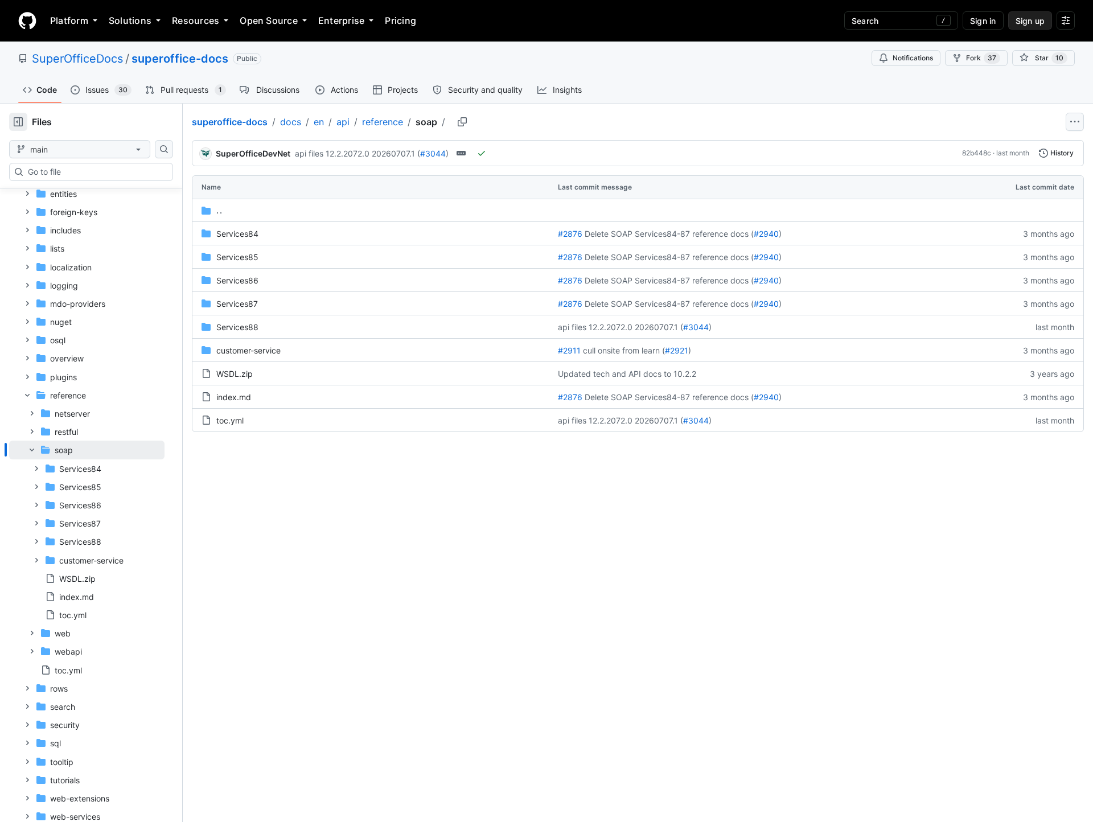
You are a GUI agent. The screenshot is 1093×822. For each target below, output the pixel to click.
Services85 (237, 257)
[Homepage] (27, 20)
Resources (195, 20)
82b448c (976, 153)
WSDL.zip (234, 374)
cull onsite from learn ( (624, 350)
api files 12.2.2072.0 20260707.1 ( (357, 153)
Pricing (400, 20)
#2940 (766, 234)
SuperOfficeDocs (77, 58)
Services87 (237, 304)
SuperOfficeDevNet (253, 153)
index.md (233, 397)
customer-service (248, 350)
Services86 (237, 280)
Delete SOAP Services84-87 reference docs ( (669, 234)
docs (290, 122)
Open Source (269, 20)
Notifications (913, 58)
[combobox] (95, 171)
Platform (69, 20)
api (343, 122)
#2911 (569, 350)
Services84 (237, 234)
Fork (981, 58)
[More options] (1075, 122)
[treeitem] (87, 532)
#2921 (676, 350)
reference (382, 122)
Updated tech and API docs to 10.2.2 (627, 374)
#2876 (570, 234)
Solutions (130, 20)
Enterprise (341, 20)
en (319, 122)
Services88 (237, 327)
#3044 (433, 153)
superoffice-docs (180, 58)
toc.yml (230, 420)
